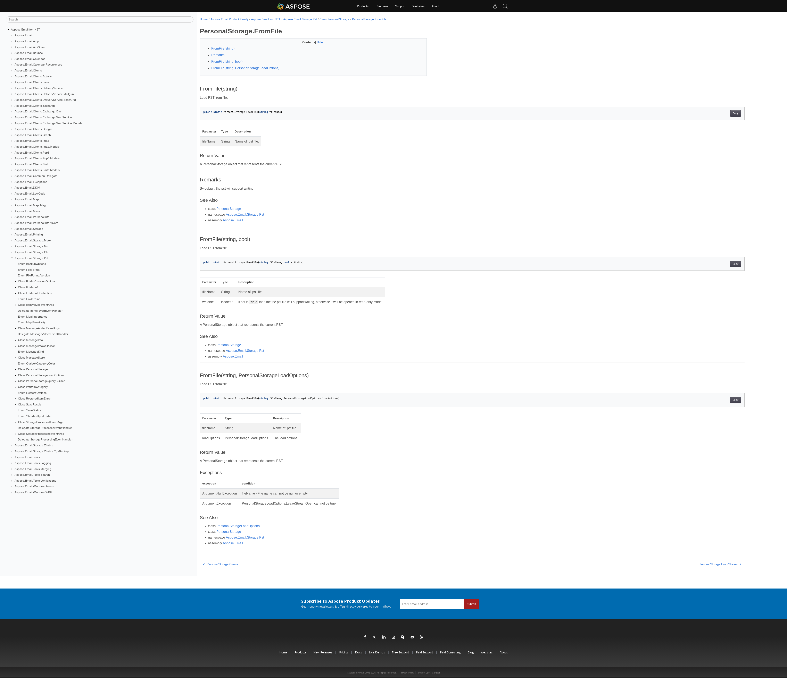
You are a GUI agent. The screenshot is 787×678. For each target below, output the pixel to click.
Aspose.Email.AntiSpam (30, 47)
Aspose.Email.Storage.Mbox (33, 240)
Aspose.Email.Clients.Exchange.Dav (38, 111)
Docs (358, 652)
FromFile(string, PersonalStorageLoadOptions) (245, 68)
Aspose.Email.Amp (27, 41)
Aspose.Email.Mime (27, 211)
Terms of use (423, 672)
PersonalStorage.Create (222, 564)
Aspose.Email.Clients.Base (32, 82)
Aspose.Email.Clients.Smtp (32, 164)
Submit (471, 604)
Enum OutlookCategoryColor (36, 363)
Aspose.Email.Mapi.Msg (30, 205)
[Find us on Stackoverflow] (393, 637)
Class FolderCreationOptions (37, 281)
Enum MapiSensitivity (31, 322)
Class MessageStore (31, 357)
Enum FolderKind (29, 299)
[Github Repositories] (412, 637)
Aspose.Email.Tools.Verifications (35, 480)
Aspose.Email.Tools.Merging (33, 469)
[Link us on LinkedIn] (384, 637)
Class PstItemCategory (33, 386)
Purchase (382, 6)
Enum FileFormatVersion (34, 275)
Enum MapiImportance (32, 316)
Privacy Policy (407, 672)
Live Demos (377, 652)
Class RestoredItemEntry (34, 398)
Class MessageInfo (30, 340)
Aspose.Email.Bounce (29, 52)
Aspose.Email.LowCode (30, 193)
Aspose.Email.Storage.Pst (31, 258)
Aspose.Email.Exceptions (31, 181)
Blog (470, 652)
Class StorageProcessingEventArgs (41, 433)
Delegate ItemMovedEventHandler (40, 310)
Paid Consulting (450, 652)
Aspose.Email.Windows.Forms (34, 486)
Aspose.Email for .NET (25, 29)
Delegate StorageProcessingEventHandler (45, 439)
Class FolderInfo (28, 287)
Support (400, 6)
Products (362, 6)
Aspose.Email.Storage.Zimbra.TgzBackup (42, 451)
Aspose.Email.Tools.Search (32, 474)
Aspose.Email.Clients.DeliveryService (39, 88)
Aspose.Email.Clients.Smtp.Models (37, 170)
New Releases (322, 652)
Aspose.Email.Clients (28, 70)
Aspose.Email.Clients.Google (33, 129)
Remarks (217, 55)
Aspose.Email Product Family (229, 19)
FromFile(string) (222, 48)
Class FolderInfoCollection (35, 293)
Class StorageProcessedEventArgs (40, 422)
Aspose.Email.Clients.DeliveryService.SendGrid (45, 99)
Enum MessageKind (31, 351)
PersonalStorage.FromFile (369, 19)
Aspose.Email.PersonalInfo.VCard (36, 222)
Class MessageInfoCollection (37, 345)
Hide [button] (320, 42)
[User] (495, 6)
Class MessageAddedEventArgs (39, 328)
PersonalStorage (228, 209)
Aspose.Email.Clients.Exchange (35, 105)
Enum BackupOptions (32, 263)
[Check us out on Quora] (403, 637)
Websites (418, 6)
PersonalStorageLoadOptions (238, 526)
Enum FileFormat (29, 269)
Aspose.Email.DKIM (27, 187)
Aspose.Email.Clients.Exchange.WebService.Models (48, 123)
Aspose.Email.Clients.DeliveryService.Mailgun (44, 94)
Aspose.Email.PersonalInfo (32, 216)
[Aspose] (293, 6)
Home (204, 19)
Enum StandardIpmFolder (34, 416)
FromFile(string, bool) (226, 61)
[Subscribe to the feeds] (421, 637)
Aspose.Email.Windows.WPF (33, 492)
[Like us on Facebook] (365, 637)
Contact (436, 672)
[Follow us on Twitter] (374, 637)
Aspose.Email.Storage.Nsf (31, 246)
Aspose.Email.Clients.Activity (33, 76)
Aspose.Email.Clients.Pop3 (32, 152)
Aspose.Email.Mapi (27, 199)
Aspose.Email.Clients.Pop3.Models (37, 158)
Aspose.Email (23, 35)
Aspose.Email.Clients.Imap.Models (37, 146)
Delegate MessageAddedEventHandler (43, 334)
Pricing (343, 652)
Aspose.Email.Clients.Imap (32, 140)
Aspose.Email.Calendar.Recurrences (38, 64)
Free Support (400, 652)
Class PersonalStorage (33, 369)
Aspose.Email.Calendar (30, 58)
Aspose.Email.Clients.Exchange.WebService (43, 117)
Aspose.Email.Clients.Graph (33, 135)
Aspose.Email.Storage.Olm (32, 252)
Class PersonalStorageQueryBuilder (41, 381)
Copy (735, 113)
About (435, 6)
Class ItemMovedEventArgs (36, 304)
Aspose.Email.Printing (29, 234)
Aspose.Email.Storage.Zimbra (34, 445)
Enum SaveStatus (29, 410)
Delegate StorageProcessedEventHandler (45, 427)
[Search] (505, 6)
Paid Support (424, 652)
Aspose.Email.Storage (29, 228)
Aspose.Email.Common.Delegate (36, 176)
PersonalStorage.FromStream (718, 564)
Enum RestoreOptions (32, 392)
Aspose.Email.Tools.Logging (33, 463)
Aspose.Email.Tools (27, 457)
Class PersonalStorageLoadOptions (41, 375)
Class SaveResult (29, 404)
